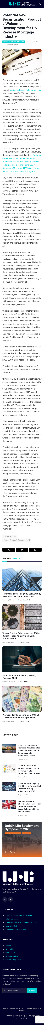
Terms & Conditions (23, 1019)
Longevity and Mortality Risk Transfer (22, 922)
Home (8, 946)
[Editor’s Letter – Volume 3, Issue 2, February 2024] (22, 659)
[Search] (40, 4)
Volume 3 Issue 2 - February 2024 (17, 540)
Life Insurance (12, 919)
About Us (10, 949)
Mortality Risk (11, 926)
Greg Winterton (12, 45)
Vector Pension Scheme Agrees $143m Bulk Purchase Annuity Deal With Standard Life (21, 636)
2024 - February (10, 536)
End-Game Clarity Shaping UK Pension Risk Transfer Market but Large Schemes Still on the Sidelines (29, 806)
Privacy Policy (20, 1016)
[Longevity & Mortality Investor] (23, 4)
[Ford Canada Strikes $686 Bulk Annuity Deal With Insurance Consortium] (22, 578)
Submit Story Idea (13, 960)
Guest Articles (12, 956)
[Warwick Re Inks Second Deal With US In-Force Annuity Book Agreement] (22, 699)
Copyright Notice (34, 1016)
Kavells (22, 1011)
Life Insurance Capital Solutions (19, 915)
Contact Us (10, 953)
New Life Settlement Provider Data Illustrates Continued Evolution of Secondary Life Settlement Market (29, 750)
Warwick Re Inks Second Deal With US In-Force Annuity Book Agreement (20, 716)
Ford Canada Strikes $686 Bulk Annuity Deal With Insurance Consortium (21, 595)
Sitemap (9, 1016)
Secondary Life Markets (13, 42)
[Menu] (4, 4)
